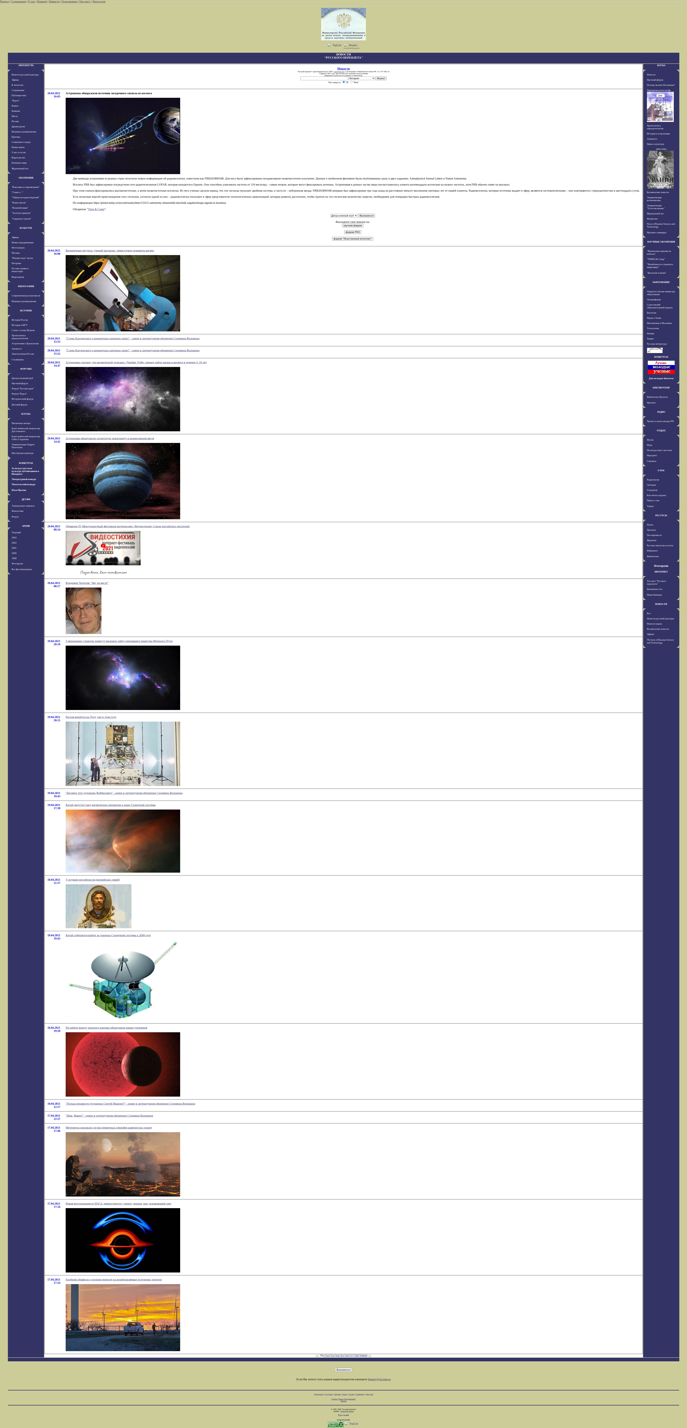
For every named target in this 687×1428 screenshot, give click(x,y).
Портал (4, 1)
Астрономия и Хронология (25, 343)
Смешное (651, 461)
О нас (31, 1)
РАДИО (661, 412)
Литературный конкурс (24, 479)
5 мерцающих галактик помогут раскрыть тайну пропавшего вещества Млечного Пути (119, 641)
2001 (14, 548)
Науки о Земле (654, 318)
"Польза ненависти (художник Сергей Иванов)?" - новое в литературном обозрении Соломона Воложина (130, 1103)
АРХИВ (26, 526)
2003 (14, 537)
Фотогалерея (18, 247)
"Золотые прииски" (21, 213)
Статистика (360, 1394)
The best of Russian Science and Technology (660, 641)
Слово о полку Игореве (23, 330)
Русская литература (657, 343)
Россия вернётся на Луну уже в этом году (91, 717)
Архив (344, 1394)
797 (351, 1355)
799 (360, 1355)
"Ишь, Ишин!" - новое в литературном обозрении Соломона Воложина (109, 1115)
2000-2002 (661, 149)
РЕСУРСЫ (661, 515)
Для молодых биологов (661, 378)
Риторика (16, 263)
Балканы (16, 111)
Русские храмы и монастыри (20, 270)
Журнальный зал (20, 168)
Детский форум (19, 404)
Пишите (42, 1)
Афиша (15, 79)
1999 (14, 558)
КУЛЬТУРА (26, 228)
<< (317, 1355)
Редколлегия (653, 479)
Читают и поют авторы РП (660, 421)
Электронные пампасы (23, 505)
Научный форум (20, 383)
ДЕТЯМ (26, 499)
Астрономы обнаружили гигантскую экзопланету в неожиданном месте (110, 438)
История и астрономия (658, 133)
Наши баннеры (654, 594)
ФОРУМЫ (26, 369)
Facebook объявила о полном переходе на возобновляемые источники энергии (114, 1279)
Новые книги (18, 147)
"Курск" (16, 100)
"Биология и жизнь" (656, 273)
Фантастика (17, 511)
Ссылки (351, 1394)
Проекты (651, 530)
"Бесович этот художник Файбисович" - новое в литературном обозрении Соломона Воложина (124, 793)
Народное (652, 455)
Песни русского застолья (659, 450)
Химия (650, 338)
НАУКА (661, 65)
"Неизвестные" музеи (22, 258)
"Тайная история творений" (25, 197)
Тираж (650, 506)
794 (336, 1355)
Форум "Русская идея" (23, 388)
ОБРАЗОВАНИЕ (661, 282)
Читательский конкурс (24, 484)
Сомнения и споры (21, 142)
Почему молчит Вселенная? (661, 85)
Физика (650, 333)
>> (369, 1355)
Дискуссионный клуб (22, 378)
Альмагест (17, 348)
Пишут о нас (653, 500)
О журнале (652, 490)
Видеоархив (18, 277)
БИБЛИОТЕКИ (661, 387)
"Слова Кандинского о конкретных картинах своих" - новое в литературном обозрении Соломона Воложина (132, 338)
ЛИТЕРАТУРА (26, 65)
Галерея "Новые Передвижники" (343, 1399)
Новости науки (654, 623)
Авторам (651, 485)
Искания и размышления (24, 131)
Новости (54, 1)
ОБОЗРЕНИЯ (26, 177)
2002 (14, 542)
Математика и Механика (659, 323)
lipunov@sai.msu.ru (379, 1379)
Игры (649, 445)
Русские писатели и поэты (660, 545)
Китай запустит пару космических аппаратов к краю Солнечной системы (111, 805)
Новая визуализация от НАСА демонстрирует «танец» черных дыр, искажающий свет (118, 1203)
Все (649, 613)
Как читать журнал (656, 495)
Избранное (652, 550)
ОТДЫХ (661, 430)
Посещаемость (654, 535)
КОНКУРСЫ (26, 463)
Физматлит (652, 218)
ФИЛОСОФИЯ (26, 286)
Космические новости (658, 192)
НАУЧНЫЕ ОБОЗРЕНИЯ (661, 241)
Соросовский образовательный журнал (660, 306)
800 (365, 1355)
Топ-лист (84, 1)
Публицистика (19, 95)
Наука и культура (655, 144)
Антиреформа (654, 299)
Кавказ (15, 105)
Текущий (16, 532)
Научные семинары (656, 232)
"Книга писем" (19, 202)
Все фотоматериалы (22, 569)
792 (327, 1355)
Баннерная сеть (654, 589)
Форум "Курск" (19, 393)
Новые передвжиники (22, 242)
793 (331, 1355)
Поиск (650, 524)
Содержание (18, 1)
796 (346, 1355)
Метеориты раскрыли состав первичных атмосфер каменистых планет (109, 1127)
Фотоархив (17, 563)
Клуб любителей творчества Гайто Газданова (26, 438)
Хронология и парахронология (20, 337)
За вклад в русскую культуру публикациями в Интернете (25, 471)
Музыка (16, 252)
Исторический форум (22, 399)
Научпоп (651, 402)
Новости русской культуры (25, 74)
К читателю (17, 85)
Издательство (18, 157)
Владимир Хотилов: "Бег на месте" (87, 582)
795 (341, 1355)
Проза (15, 116)
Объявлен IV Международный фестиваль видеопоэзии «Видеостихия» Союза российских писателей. (128, 526)
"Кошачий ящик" (20, 207)
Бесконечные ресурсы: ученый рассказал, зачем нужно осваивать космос (110, 250)
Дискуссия (98, 1)
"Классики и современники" (26, 187)
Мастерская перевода (22, 453)
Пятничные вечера (21, 423)
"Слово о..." (17, 192)
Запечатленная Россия (23, 353)
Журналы (651, 540)
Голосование (70, 1)
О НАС (661, 470)
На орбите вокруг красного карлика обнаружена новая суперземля (106, 1027)
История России (20, 320)
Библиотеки (653, 556)
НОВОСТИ (661, 604)
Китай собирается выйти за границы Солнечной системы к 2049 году (108, 935)
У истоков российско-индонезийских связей (93, 879)
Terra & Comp (96, 209)
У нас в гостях (19, 152)
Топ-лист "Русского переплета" (656, 582)
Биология (651, 312)
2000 (14, 553)
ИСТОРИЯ (26, 310)
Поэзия (15, 121)
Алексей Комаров (347, 1411)
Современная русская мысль (26, 295)
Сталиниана (18, 359)
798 (356, 1355)
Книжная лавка (19, 162)
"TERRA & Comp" (656, 259)
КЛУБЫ (25, 414)
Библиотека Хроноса (657, 397)
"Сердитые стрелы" (21, 218)
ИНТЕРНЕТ (661, 571)
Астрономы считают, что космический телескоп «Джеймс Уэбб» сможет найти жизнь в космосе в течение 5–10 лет (136, 362)
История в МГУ (20, 325)
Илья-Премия (19, 490)
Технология (653, 328)
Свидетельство (339, 72)
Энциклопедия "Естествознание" (656, 207)
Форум (15, 516)
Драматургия (18, 126)
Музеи (650, 439)
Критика (16, 136)
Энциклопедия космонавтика (654, 199)
